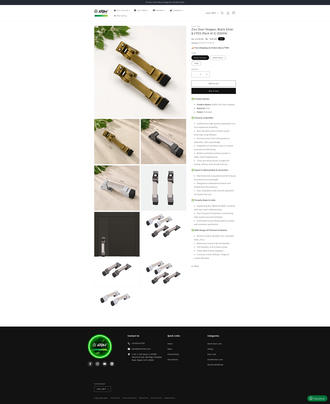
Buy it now (214, 91)
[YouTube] (104, 363)
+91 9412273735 (138, 343)
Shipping (194, 43)
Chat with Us (319, 398)
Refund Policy (143, 398)
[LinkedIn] (111, 363)
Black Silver (218, 58)
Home (170, 343)
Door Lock (212, 354)
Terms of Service (156, 398)
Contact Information (130, 398)
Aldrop (210, 349)
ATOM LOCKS (103, 398)
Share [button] (196, 266)
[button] (222, 13)
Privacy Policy (173, 354)
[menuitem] (122, 10)
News (170, 349)
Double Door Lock (215, 359)
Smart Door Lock (215, 343)
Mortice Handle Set (215, 364)
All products (173, 359)
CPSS (196, 63)
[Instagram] (97, 363)
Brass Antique (200, 58)
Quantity (194, 69)
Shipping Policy (169, 398)
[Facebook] (90, 363)
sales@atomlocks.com (141, 349)
